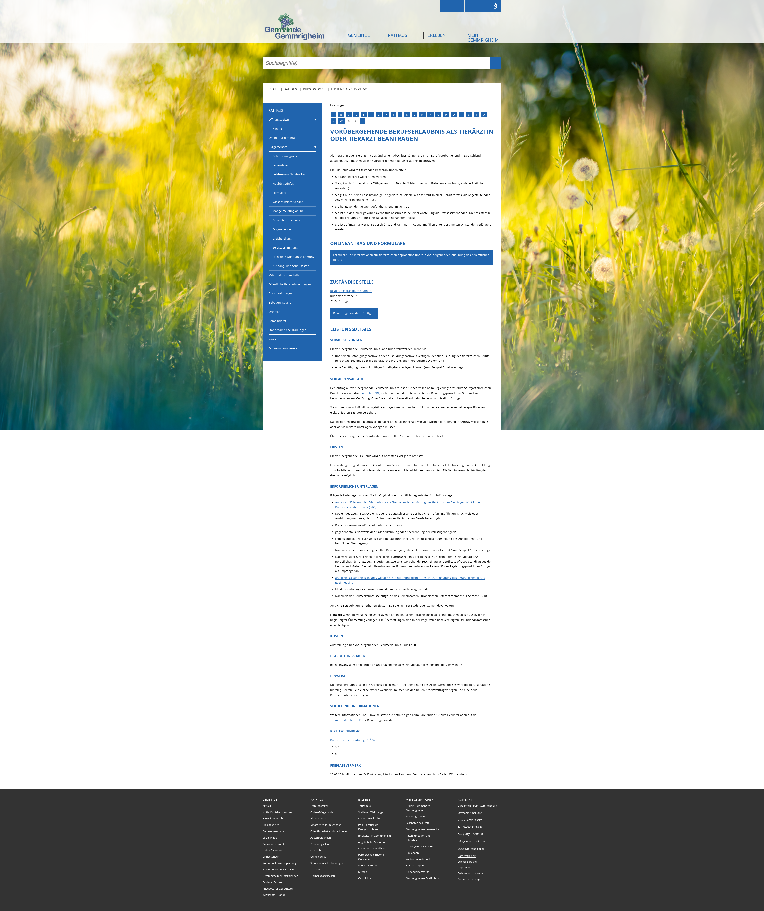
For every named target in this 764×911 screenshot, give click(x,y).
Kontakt (278, 129)
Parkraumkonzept (273, 844)
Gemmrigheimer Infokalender (280, 876)
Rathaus (397, 35)
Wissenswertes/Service (288, 202)
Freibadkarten (271, 825)
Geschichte (364, 878)
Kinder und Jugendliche (371, 848)
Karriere (274, 339)
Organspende (282, 229)
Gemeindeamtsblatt (274, 831)
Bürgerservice (314, 89)
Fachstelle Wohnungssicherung (293, 257)
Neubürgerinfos (283, 183)
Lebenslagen (281, 165)
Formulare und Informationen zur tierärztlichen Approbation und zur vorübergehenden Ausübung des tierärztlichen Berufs (411, 257)
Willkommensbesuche (419, 859)
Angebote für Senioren (371, 842)
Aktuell (267, 806)
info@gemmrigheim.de (471, 841)
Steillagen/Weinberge (370, 812)
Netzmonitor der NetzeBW (278, 869)
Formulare (279, 193)
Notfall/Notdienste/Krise (277, 812)
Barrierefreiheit (467, 856)
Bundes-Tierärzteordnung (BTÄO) (352, 740)
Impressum (464, 867)
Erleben (437, 35)
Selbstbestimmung (285, 247)
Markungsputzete (416, 816)
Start (274, 89)
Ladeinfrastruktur (273, 850)
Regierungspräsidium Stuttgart (351, 291)
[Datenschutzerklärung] (483, 6)
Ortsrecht (275, 312)
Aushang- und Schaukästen (291, 266)
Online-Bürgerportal (282, 138)
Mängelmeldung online (288, 211)
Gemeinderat (277, 321)
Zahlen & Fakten (272, 882)
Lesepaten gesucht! (417, 823)
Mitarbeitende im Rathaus (286, 275)
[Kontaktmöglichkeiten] (471, 6)
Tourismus (364, 806)
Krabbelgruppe (415, 865)
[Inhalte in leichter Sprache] (446, 6)
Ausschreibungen (280, 293)
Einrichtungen (271, 856)
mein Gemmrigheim (483, 37)
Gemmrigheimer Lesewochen (423, 829)
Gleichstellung (282, 238)
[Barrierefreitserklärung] (458, 6)
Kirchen (362, 872)
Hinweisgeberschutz (274, 818)
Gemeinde (359, 35)
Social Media (270, 837)
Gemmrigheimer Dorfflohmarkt (424, 878)
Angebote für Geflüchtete (278, 888)
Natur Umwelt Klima (370, 818)
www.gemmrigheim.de (471, 848)
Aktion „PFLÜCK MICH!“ (420, 846)
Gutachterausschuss (286, 220)
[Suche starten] (495, 63)
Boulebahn (412, 852)
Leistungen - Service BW (349, 89)
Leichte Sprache (467, 861)
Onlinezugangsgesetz (283, 348)
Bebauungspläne (280, 302)
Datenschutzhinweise (470, 873)
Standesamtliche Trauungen (287, 330)
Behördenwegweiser (286, 156)
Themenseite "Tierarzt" (345, 720)
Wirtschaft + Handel (274, 895)
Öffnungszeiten (279, 119)
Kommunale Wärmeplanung (279, 863)
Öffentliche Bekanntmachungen (290, 284)
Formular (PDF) (370, 393)
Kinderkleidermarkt (417, 872)
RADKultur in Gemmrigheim (374, 835)
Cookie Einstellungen (470, 879)
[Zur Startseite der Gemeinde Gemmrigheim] (302, 27)
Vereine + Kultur (367, 865)
